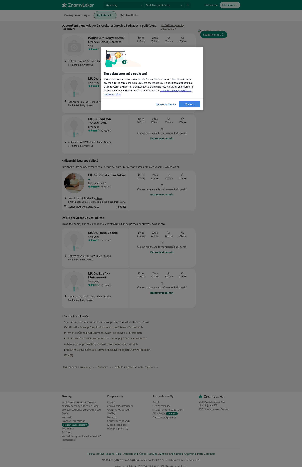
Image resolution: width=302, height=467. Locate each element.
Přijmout (189, 104)
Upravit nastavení (166, 104)
